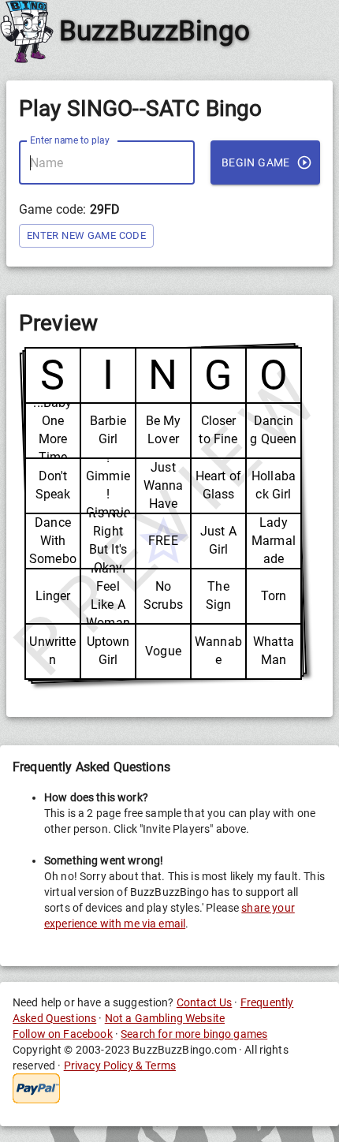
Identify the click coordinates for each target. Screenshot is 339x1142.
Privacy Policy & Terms (120, 1065)
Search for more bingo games (194, 1034)
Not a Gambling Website (165, 1018)
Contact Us (205, 1002)
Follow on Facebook (63, 1034)
